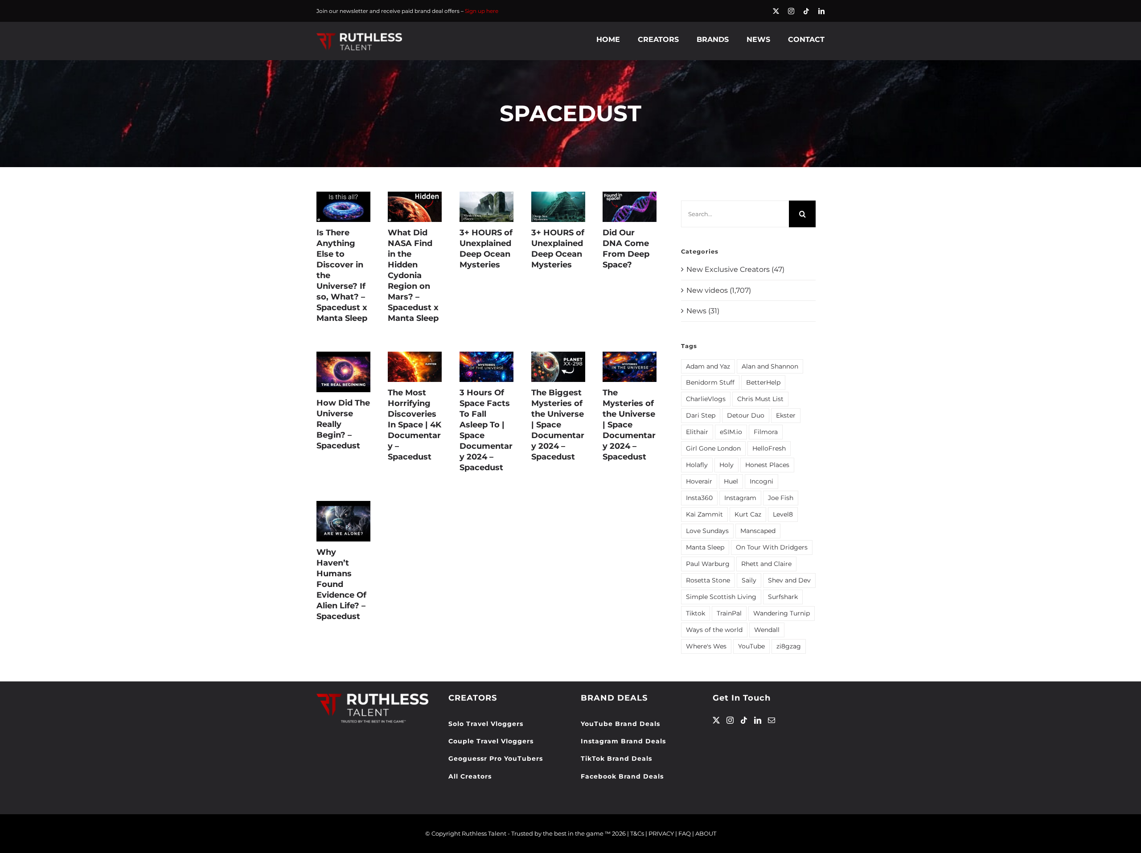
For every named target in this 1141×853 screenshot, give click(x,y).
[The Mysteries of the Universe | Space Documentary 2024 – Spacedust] (630, 367)
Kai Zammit (704, 514)
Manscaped (758, 531)
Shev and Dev (789, 580)
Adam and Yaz (708, 366)
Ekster (786, 415)
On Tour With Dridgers (772, 547)
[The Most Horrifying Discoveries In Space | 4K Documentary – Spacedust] (415, 367)
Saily (749, 580)
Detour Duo (745, 415)
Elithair (697, 432)
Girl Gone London (713, 448)
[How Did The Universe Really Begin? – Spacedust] (343, 372)
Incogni (761, 481)
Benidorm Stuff (710, 382)
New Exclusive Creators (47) (735, 269)
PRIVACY (661, 833)
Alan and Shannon (770, 366)
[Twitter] (716, 720)
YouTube (751, 646)
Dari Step (700, 415)
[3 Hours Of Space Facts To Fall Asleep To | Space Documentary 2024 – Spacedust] (486, 367)
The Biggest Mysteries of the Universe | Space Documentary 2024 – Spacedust (557, 425)
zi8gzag (788, 646)
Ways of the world (714, 630)
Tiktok (695, 613)
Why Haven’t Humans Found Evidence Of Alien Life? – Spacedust (341, 584)
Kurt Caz (748, 514)
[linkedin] (821, 11)
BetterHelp (763, 382)
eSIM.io (731, 432)
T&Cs (637, 833)
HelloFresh (769, 448)
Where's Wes (706, 646)
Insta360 (699, 498)
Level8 (783, 514)
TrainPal (729, 613)
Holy (726, 465)
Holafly (697, 465)
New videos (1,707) (718, 290)
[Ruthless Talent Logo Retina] (359, 35)
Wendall (767, 630)
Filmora (766, 432)
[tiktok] (806, 11)
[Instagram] (730, 720)
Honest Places (767, 465)
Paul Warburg (708, 564)
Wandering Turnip (781, 613)
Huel (731, 481)
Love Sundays (707, 531)
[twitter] (776, 11)
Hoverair (699, 481)
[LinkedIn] (757, 720)
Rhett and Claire (766, 564)
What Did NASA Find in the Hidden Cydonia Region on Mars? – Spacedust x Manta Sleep (413, 275)
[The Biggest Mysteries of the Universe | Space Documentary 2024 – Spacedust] (558, 367)
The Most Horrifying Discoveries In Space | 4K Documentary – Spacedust (414, 425)
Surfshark (783, 597)
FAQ (684, 833)
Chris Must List (760, 399)
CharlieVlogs (706, 399)
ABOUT (705, 833)
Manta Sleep (705, 547)
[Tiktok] (743, 720)
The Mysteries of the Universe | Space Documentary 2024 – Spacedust (629, 425)
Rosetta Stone (708, 580)
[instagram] (791, 11)
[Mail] (771, 720)
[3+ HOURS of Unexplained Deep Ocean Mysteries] (486, 207)
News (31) (702, 311)
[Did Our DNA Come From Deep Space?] (630, 207)
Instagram (740, 498)
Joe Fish (780, 498)
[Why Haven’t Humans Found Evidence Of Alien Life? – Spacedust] (343, 521)
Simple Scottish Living (721, 597)
